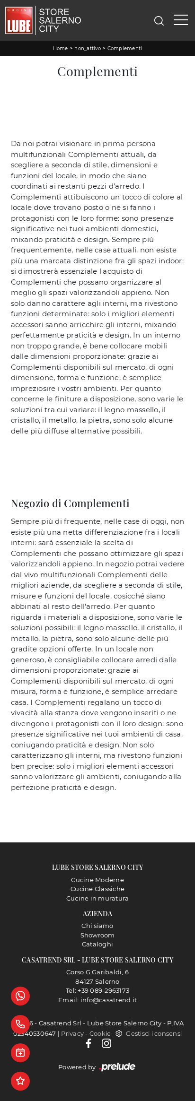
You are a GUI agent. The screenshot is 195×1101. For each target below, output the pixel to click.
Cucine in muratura (97, 898)
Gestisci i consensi (154, 1033)
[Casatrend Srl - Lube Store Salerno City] (43, 20)
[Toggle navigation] (181, 20)
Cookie (100, 1033)
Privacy (72, 1033)
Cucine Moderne (97, 880)
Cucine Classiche (97, 889)
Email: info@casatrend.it (97, 1000)
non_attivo (87, 48)
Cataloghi (97, 944)
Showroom (97, 935)
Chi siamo (97, 925)
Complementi (124, 48)
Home (60, 48)
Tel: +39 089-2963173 (97, 990)
